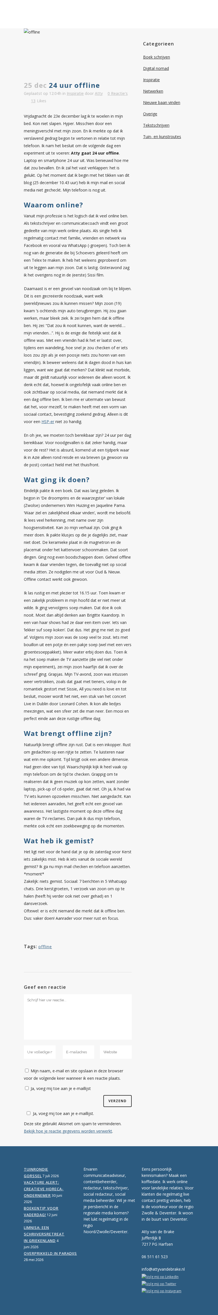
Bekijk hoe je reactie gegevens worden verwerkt (68, 1131)
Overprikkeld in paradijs (50, 1253)
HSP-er (47, 421)
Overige (150, 113)
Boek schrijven (156, 57)
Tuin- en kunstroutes (162, 136)
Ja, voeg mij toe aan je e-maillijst (60, 1088)
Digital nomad (156, 68)
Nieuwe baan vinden (161, 102)
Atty (99, 93)
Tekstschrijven (156, 125)
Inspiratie (75, 93)
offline (45, 946)
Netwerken (153, 91)
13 (38, 101)
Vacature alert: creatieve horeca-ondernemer (44, 1189)
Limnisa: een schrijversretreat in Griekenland (44, 1234)
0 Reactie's (118, 93)
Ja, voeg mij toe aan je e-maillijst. (63, 1113)
